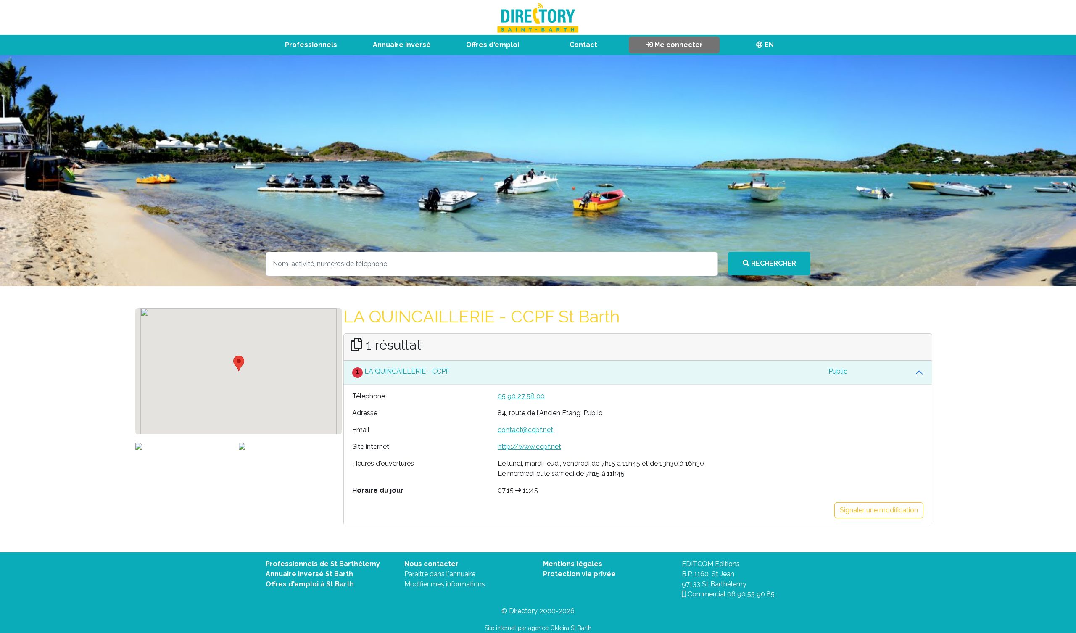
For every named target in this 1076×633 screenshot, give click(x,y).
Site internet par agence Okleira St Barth (538, 628)
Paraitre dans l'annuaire (439, 574)
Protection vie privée (579, 574)
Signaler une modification (879, 510)
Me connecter (678, 45)
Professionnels (311, 45)
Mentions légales (572, 564)
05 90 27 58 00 (521, 396)
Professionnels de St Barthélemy (323, 564)
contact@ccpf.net (525, 430)
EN (768, 45)
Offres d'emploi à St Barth (310, 584)
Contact (583, 45)
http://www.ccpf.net (529, 447)
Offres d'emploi (492, 45)
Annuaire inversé (402, 45)
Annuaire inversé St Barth (309, 574)
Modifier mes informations (444, 584)
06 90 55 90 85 (751, 594)
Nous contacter (431, 564)
